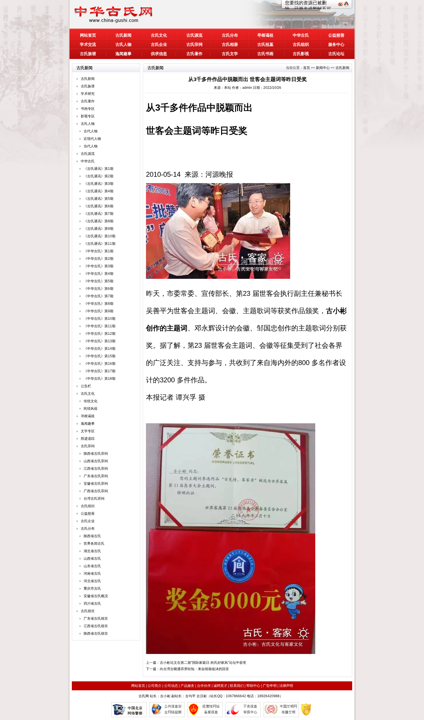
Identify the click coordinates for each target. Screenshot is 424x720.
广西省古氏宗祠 (96, 491)
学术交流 (88, 44)
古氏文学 (230, 53)
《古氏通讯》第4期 (98, 191)
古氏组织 (301, 44)
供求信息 (159, 53)
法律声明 (286, 686)
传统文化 (90, 401)
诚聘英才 (220, 686)
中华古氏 (301, 35)
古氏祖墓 (265, 44)
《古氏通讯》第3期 (98, 184)
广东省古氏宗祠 (96, 476)
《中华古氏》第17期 (99, 371)
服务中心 (336, 44)
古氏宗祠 (194, 44)
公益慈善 (336, 35)
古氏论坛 (336, 53)
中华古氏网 (116, 14)
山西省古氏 (92, 559)
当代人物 (90, 146)
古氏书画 (265, 53)
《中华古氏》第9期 (98, 311)
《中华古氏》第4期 (98, 274)
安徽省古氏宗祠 (96, 484)
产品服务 (187, 686)
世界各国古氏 (94, 544)
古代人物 (90, 131)
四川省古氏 (92, 603)
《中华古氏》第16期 (99, 364)
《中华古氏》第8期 (98, 304)
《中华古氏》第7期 (98, 296)
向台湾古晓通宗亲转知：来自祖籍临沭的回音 (194, 669)
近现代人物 (92, 139)
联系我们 (237, 686)
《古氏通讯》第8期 (98, 221)
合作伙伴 (204, 686)
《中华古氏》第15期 (99, 356)
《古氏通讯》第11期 (99, 244)
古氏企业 (159, 44)
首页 (306, 68)
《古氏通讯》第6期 (98, 206)
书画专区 (88, 109)
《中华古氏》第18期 (99, 379)
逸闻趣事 (123, 53)
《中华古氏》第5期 (98, 281)
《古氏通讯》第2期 (98, 176)
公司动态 (171, 686)
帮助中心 (253, 686)
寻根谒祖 (265, 35)
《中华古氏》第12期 (99, 334)
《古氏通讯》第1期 (98, 169)
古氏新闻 (123, 35)
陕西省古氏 (92, 536)
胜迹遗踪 (88, 439)
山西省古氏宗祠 (96, 461)
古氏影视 (301, 53)
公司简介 (155, 686)
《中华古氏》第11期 (99, 326)
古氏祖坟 (88, 611)
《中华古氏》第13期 (99, 341)
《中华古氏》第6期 (98, 289)
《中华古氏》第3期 (98, 266)
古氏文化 (159, 35)
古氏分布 (230, 35)
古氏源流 (194, 35)
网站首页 (88, 35)
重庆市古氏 (92, 588)
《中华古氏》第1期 (98, 251)
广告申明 (270, 686)
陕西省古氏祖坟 (96, 633)
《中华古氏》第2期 (98, 259)
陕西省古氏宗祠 (96, 454)
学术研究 (88, 94)
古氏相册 (230, 44)
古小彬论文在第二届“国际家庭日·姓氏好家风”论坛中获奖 (203, 663)
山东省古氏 (92, 566)
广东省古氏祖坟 (96, 618)
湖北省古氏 (92, 551)
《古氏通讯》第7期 (98, 214)
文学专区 (88, 431)
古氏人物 (123, 44)
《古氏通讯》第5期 (98, 199)
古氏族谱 (88, 53)
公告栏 (86, 386)
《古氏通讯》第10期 (99, 236)
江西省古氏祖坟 (96, 626)
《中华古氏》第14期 (99, 349)
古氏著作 (194, 53)
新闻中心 (323, 68)
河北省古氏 (92, 581)
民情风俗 (90, 409)
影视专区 (88, 116)
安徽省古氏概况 (96, 596)
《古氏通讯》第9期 (98, 229)
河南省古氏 (92, 574)
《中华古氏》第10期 (99, 319)
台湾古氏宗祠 (94, 499)
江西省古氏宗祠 (96, 469)
